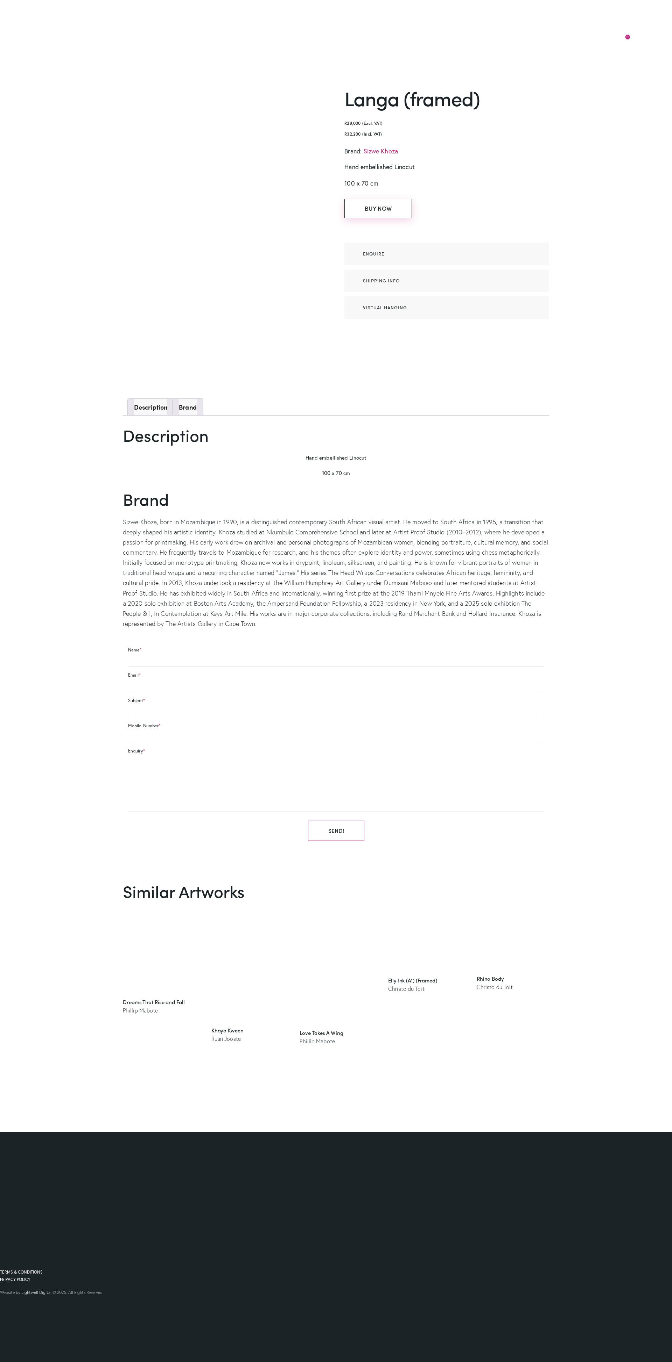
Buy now (378, 208)
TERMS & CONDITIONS (21, 1272)
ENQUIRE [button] (373, 253)
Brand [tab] (188, 407)
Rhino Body (490, 978)
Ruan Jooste (226, 1038)
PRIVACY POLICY (15, 1279)
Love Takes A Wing (321, 1033)
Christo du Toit (406, 988)
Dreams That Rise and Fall (154, 1002)
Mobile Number (144, 726)
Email (134, 675)
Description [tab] (150, 407)
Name (135, 650)
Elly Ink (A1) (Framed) (412, 980)
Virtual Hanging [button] (385, 307)
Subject (136, 701)
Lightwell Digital (36, 1292)
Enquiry (136, 751)
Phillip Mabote (140, 1010)
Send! (336, 831)
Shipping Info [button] (381, 280)
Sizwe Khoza (381, 151)
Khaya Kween (227, 1030)
